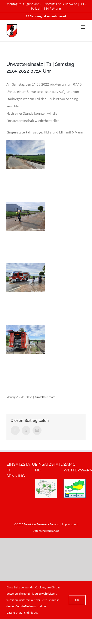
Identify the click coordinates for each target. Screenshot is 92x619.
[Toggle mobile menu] (83, 27)
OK (77, 600)
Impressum (69, 524)
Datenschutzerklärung (46, 531)
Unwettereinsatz (45, 397)
